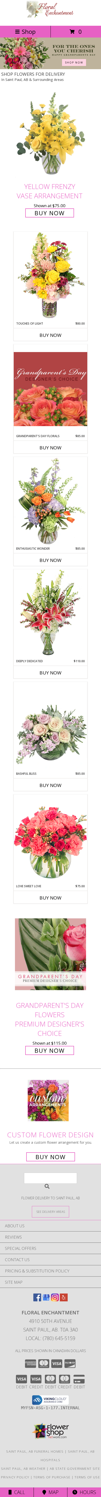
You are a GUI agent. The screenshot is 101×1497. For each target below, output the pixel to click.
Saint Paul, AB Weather (23, 1468)
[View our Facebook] (37, 1300)
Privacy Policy (15, 1477)
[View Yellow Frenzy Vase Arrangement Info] (50, 135)
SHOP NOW (74, 62)
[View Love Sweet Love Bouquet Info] (50, 839)
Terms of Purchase (51, 1477)
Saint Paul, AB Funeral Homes (34, 1451)
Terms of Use (87, 1477)
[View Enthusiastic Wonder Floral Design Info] (50, 501)
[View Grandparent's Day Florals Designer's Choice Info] (50, 388)
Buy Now (50, 213)
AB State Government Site (75, 1468)
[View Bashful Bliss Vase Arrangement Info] (50, 726)
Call (18, 1492)
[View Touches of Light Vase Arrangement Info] (50, 276)
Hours (86, 1492)
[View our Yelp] (64, 1300)
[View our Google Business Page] (46, 1300)
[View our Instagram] (55, 1300)
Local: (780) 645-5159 (50, 1338)
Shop (29, 31)
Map (52, 1492)
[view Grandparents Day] (50, 67)
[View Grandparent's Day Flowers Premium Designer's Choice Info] (50, 954)
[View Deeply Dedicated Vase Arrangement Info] (50, 614)
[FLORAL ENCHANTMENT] (50, 18)
